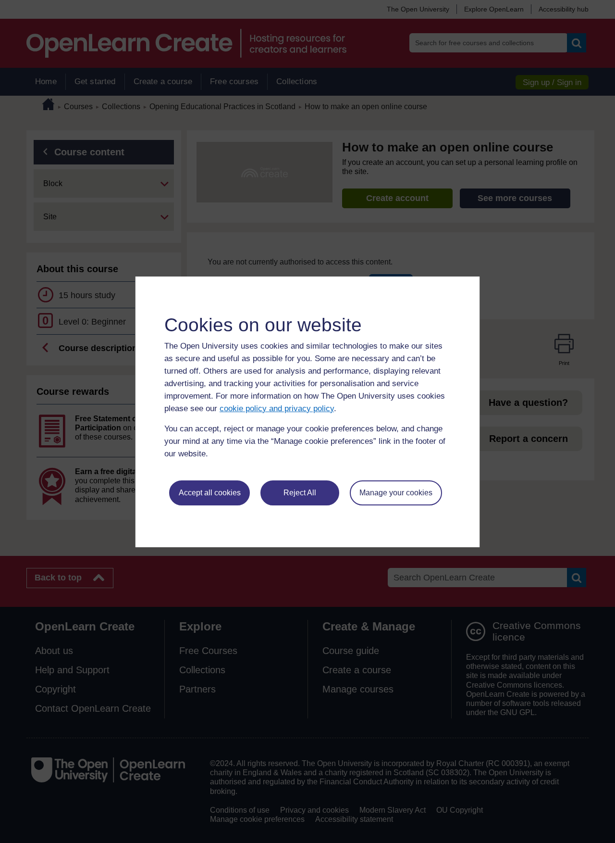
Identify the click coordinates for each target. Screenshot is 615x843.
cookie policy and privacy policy (277, 408)
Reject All (299, 493)
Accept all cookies (210, 493)
